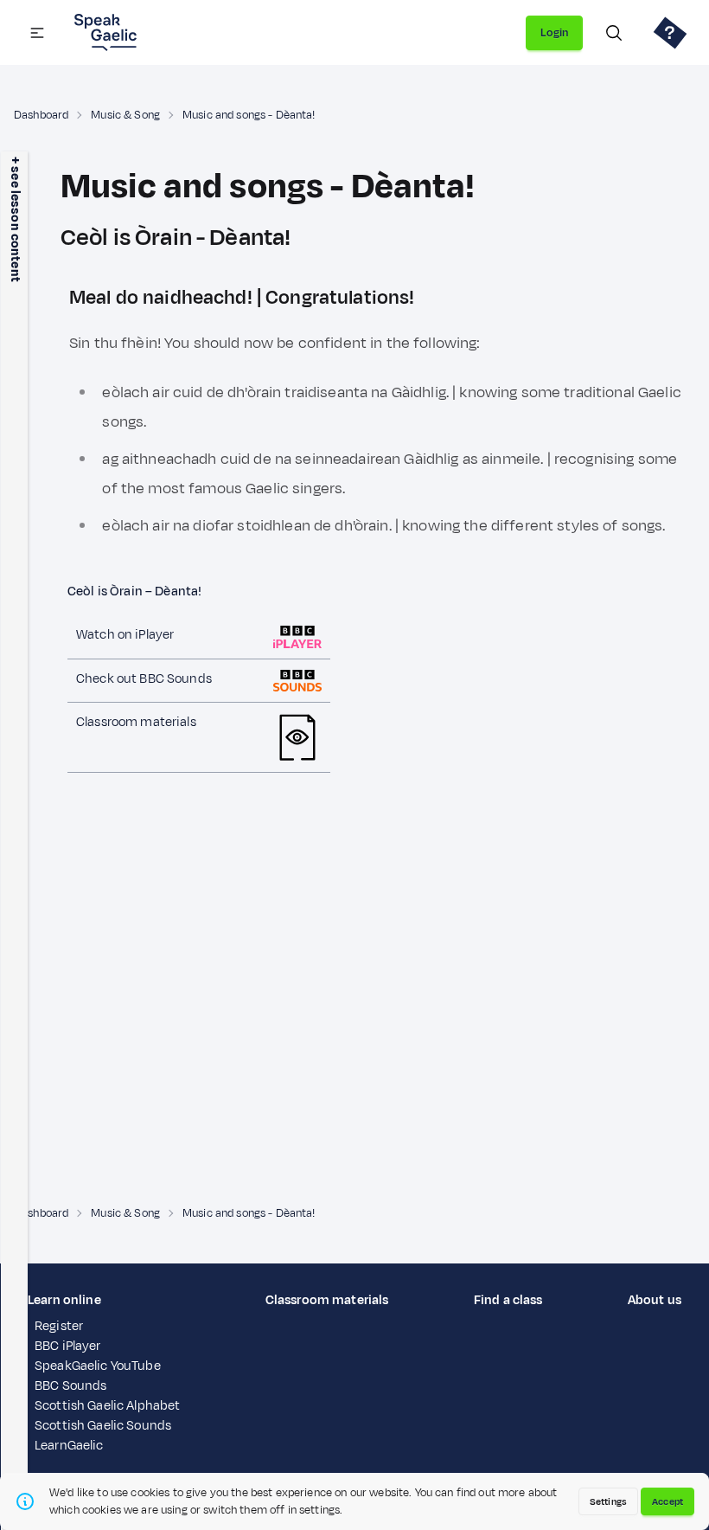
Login (554, 33)
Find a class (508, 1300)
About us (654, 1300)
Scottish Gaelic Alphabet (107, 1406)
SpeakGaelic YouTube (98, 1366)
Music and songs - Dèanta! (249, 115)
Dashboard (41, 115)
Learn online (64, 1300)
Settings (608, 1501)
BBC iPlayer (68, 1346)
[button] (37, 33)
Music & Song (125, 115)
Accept (667, 1501)
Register (59, 1326)
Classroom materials (327, 1300)
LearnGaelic (69, 1446)
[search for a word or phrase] (614, 33)
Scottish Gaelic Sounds (103, 1426)
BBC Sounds (70, 1386)
